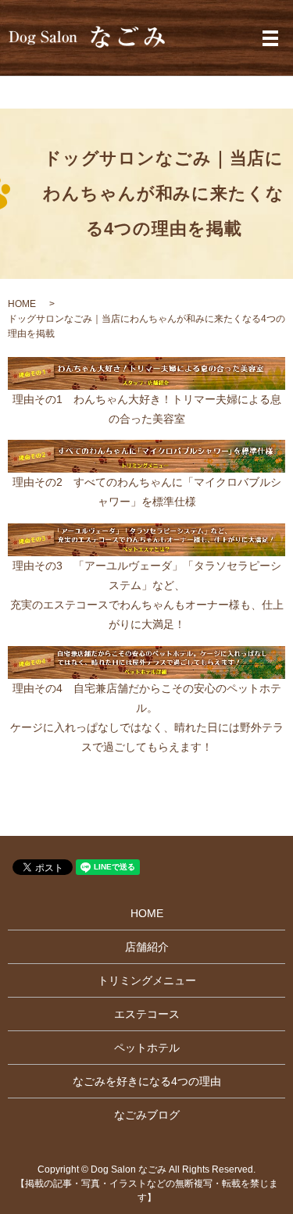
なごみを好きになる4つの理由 (147, 1081)
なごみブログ (147, 1115)
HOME (22, 303)
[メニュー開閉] (270, 38)
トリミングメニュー (147, 980)
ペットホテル (147, 1047)
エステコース (147, 1014)
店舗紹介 (147, 947)
